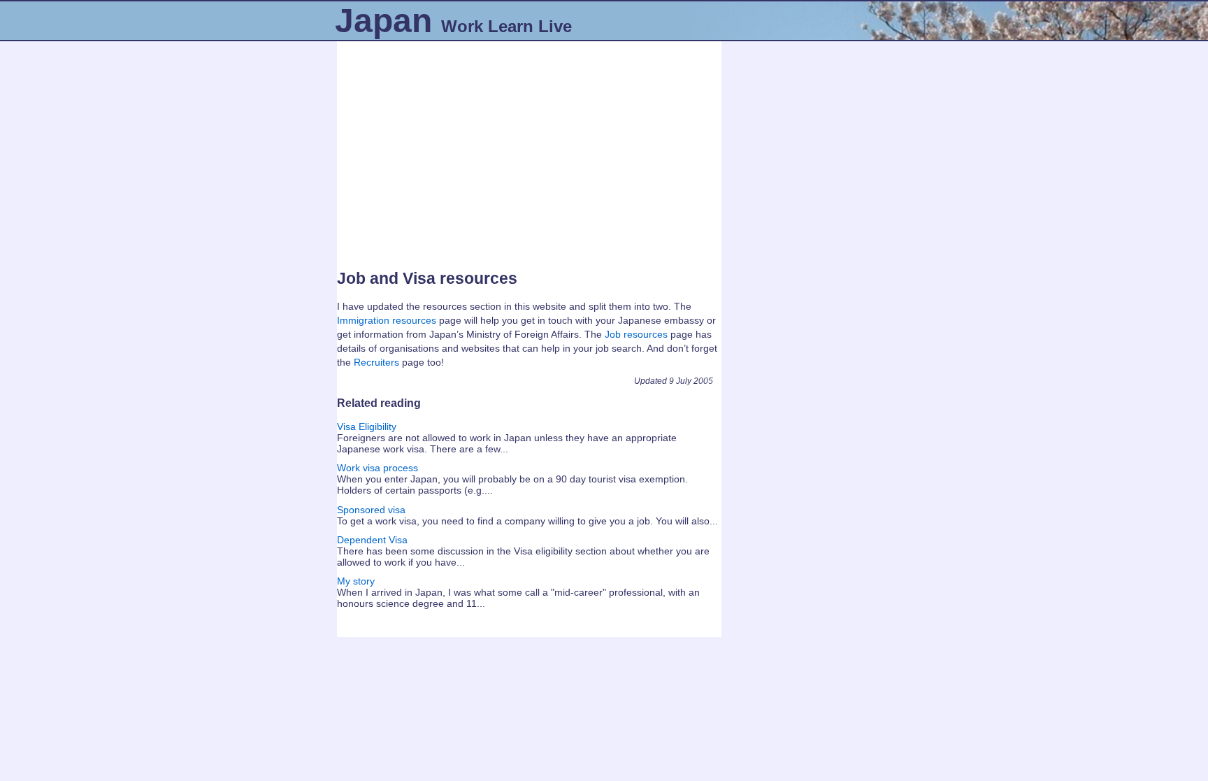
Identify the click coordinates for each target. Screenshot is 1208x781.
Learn (510, 26)
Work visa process (377, 467)
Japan (383, 20)
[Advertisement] (529, 150)
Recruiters (376, 362)
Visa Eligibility (366, 426)
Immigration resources (388, 320)
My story (356, 581)
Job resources (636, 334)
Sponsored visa (371, 509)
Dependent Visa (372, 539)
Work (462, 26)
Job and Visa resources (427, 278)
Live (555, 26)
